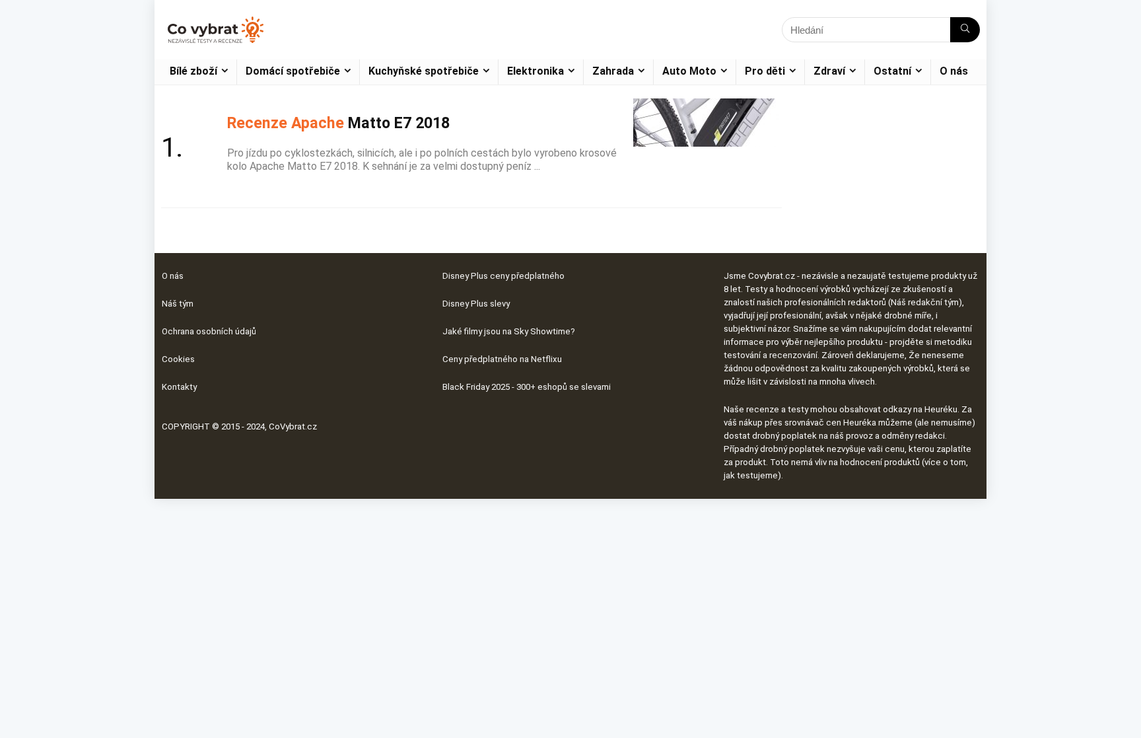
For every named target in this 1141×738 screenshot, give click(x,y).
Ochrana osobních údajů (209, 331)
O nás (954, 71)
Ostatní (892, 71)
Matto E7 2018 (338, 123)
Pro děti (765, 71)
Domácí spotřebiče (293, 71)
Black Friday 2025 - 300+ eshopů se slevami (526, 387)
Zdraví (829, 71)
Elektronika (535, 71)
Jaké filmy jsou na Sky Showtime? (508, 331)
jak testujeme (751, 475)
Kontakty (179, 387)
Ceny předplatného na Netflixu (502, 359)
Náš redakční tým (925, 302)
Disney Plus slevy (476, 304)
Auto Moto (689, 71)
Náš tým (177, 304)
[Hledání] (965, 29)
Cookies (178, 359)
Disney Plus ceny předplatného (503, 276)
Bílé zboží (193, 71)
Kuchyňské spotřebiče (423, 71)
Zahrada (613, 71)
